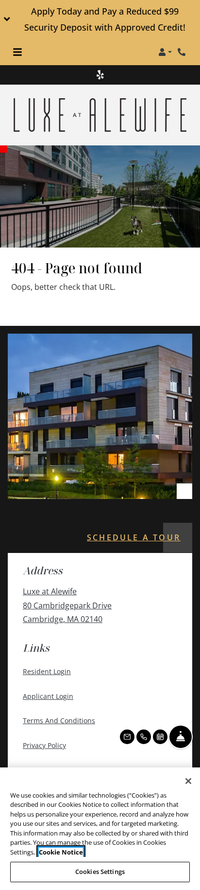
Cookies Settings (100, 871)
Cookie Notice (61, 852)
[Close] (188, 781)
